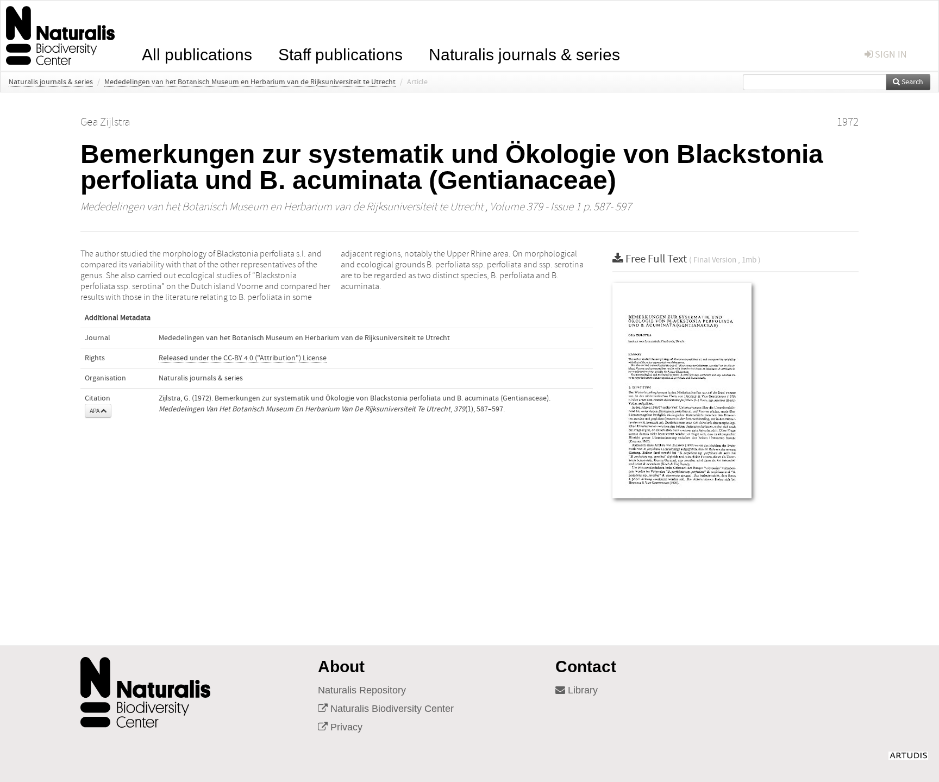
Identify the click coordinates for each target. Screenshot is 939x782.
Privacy (345, 727)
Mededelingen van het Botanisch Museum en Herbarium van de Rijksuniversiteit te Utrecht (250, 82)
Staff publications (340, 53)
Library (581, 690)
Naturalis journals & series (524, 53)
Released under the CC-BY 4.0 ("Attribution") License (243, 358)
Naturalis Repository (362, 690)
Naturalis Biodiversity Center (391, 708)
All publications (197, 53)
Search (911, 82)
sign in (890, 54)
